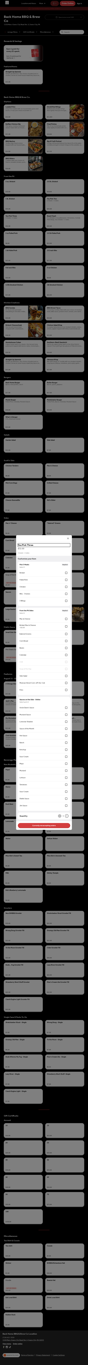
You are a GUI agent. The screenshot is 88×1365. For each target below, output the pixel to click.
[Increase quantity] (66, 816)
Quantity (23, 816)
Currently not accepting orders (44, 825)
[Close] (68, 538)
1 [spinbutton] (63, 816)
